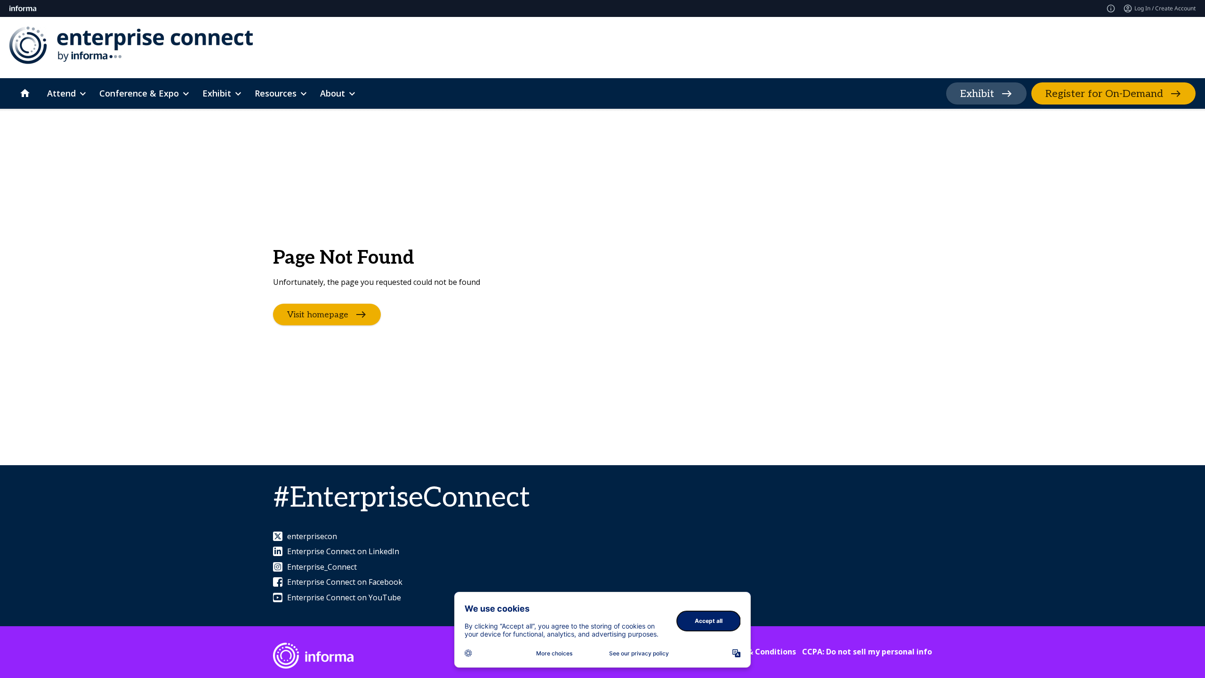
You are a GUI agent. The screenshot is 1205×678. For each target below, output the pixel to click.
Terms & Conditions (758, 651)
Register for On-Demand (1104, 94)
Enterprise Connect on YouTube (344, 597)
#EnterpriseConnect (401, 498)
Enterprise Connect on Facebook (344, 582)
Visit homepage (317, 315)
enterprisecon (312, 536)
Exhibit (977, 94)
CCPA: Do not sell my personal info (867, 651)
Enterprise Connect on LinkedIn (343, 551)
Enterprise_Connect (322, 567)
